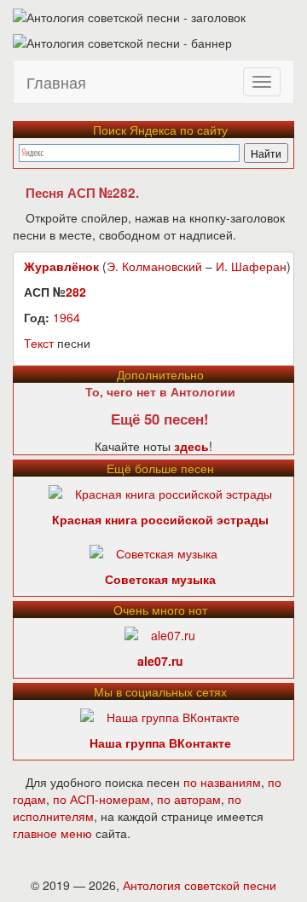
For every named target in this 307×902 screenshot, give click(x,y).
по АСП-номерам (101, 798)
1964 (66, 317)
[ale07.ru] (160, 633)
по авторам (189, 798)
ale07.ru (160, 660)
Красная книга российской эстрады (160, 519)
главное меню (52, 832)
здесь (191, 445)
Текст (39, 342)
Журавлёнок (61, 266)
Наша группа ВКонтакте (160, 742)
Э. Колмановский (154, 266)
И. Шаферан (251, 266)
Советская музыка (160, 578)
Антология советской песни (199, 884)
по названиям (222, 781)
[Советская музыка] (153, 551)
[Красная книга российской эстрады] (160, 491)
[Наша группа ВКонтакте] (160, 715)
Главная (56, 82)
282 (76, 291)
